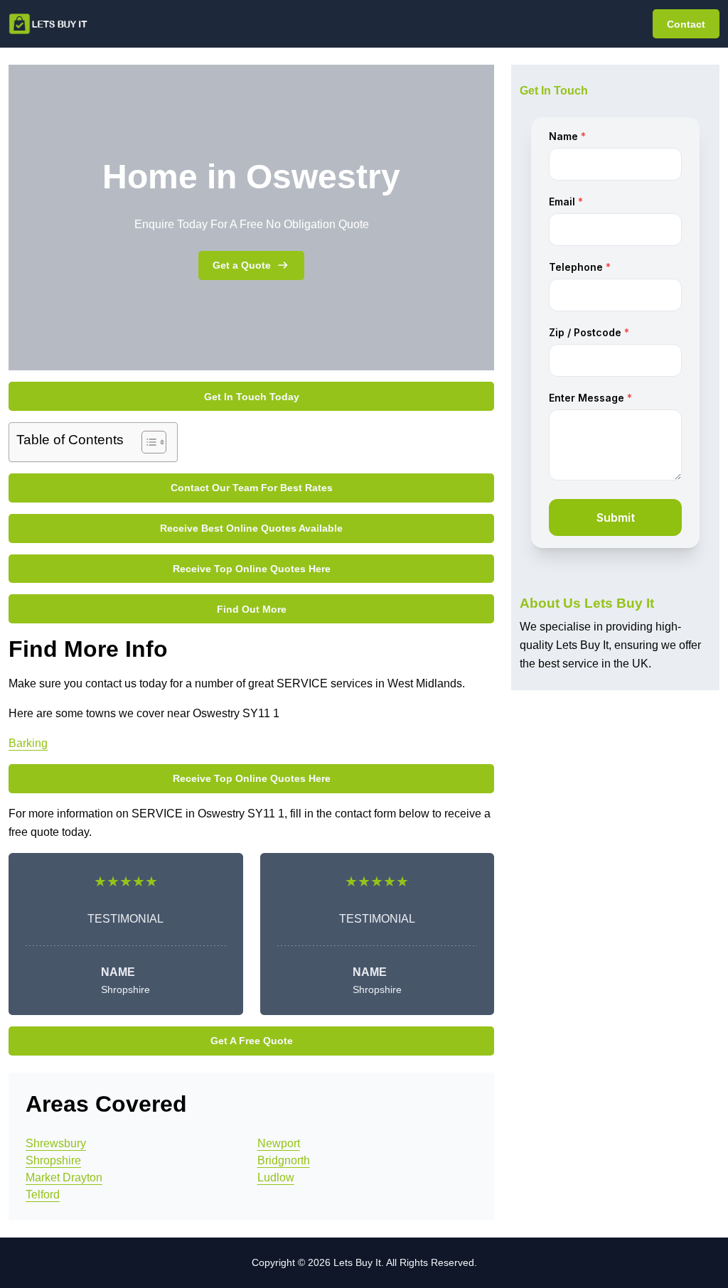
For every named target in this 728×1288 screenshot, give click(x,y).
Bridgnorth (283, 1160)
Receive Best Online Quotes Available (251, 528)
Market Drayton (64, 1177)
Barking (28, 743)
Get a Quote (242, 265)
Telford (43, 1194)
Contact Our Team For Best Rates (252, 487)
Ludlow (275, 1177)
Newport (278, 1143)
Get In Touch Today (251, 396)
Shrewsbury (56, 1143)
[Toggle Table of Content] (147, 442)
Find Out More (252, 609)
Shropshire (53, 1160)
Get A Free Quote (251, 1040)
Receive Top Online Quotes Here (252, 568)
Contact (686, 24)
